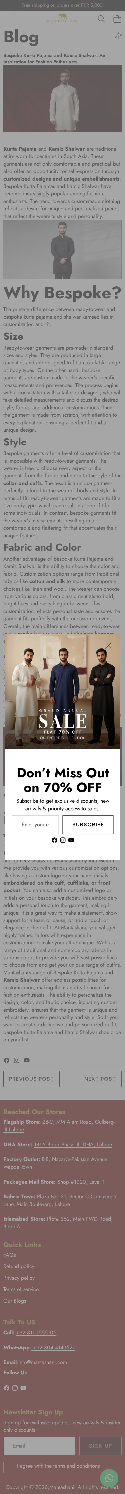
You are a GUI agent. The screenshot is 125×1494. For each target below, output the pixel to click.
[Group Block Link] (62, 804)
